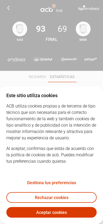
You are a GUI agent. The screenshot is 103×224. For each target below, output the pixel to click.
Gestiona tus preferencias (51, 182)
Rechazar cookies (51, 197)
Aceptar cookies (51, 212)
